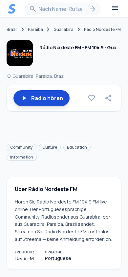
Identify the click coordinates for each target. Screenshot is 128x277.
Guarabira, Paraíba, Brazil (36, 76)
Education (77, 147)
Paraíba (35, 29)
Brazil (12, 29)
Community (21, 147)
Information (21, 157)
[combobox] (62, 9)
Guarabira (63, 29)
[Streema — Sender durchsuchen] (12, 9)
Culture (49, 147)
